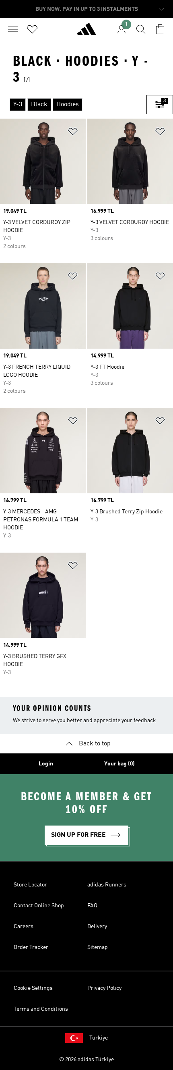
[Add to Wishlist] (72, 133)
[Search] (140, 29)
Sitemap (97, 947)
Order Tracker (31, 947)
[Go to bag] (160, 29)
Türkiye (98, 1038)
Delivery (97, 926)
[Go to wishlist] (32, 29)
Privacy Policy (104, 988)
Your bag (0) (119, 764)
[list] (73, 104)
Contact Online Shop (39, 905)
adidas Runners (106, 885)
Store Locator (30, 885)
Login (46, 764)
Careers (23, 926)
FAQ (92, 905)
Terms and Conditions (41, 1009)
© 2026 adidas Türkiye (86, 1059)
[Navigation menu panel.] (13, 29)
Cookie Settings (33, 988)
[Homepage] (86, 32)
